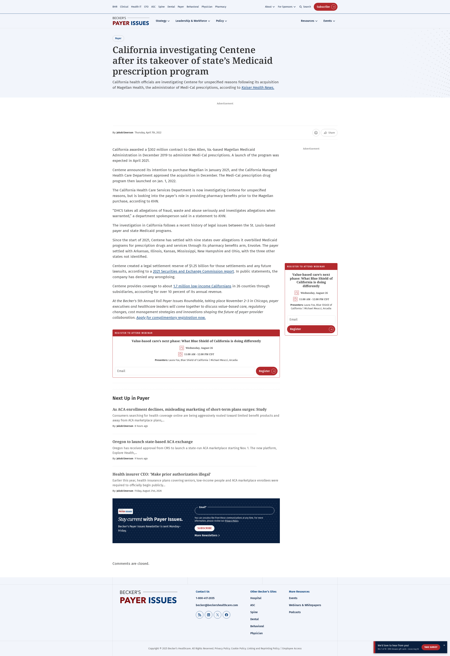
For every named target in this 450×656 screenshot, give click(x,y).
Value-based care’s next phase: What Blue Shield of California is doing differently (196, 341)
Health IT (136, 6)
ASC (153, 6)
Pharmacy (220, 6)
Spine (161, 6)
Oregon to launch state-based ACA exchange (152, 441)
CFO (146, 6)
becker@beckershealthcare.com (217, 605)
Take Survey (430, 647)
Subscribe (323, 6)
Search (307, 6)
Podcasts (295, 612)
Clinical (124, 6)
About (268, 6)
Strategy (161, 20)
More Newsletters (206, 535)
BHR (114, 6)
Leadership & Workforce (191, 20)
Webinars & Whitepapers (305, 605)
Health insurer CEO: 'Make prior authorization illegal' (161, 474)
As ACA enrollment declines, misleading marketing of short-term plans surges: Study (190, 409)
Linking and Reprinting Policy (263, 648)
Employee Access (292, 648)
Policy (220, 20)
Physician (207, 6)
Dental (171, 6)
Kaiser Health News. (258, 87)
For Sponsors (285, 6)
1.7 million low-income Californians (202, 286)
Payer (181, 6)
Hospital (255, 598)
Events (327, 20)
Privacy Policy (231, 521)
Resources (307, 20)
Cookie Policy (238, 648)
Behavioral (193, 6)
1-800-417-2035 (205, 598)
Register (264, 371)
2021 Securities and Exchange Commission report (193, 271)
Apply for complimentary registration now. (171, 317)
